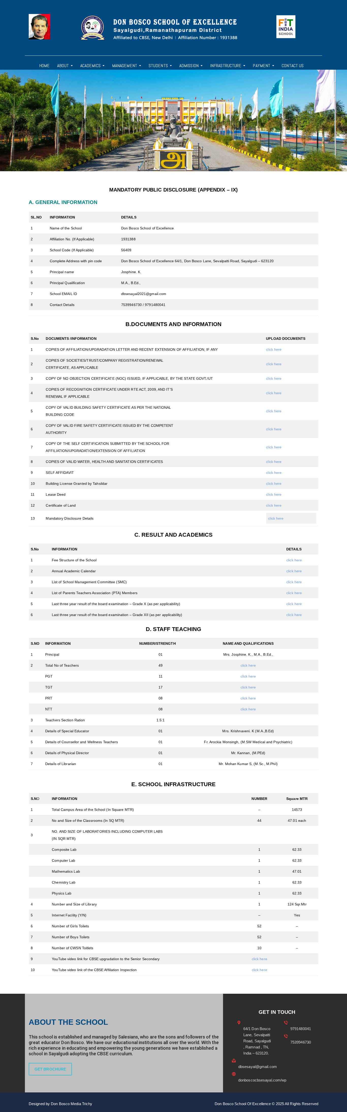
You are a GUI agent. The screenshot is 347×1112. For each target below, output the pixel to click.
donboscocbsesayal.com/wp (262, 1080)
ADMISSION (189, 65)
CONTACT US (293, 65)
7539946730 (300, 1042)
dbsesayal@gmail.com (257, 1066)
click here (273, 349)
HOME (44, 65)
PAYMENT (261, 65)
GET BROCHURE (50, 1069)
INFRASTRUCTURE (225, 65)
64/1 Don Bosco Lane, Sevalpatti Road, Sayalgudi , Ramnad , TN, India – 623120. (257, 1041)
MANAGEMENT (124, 65)
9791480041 (300, 1029)
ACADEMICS (90, 65)
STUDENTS (158, 65)
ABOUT (63, 65)
